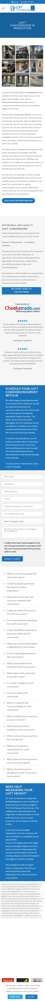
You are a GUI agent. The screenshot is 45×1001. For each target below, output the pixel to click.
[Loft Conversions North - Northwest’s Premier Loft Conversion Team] (22, 8)
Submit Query (12, 559)
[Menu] (3, 8)
